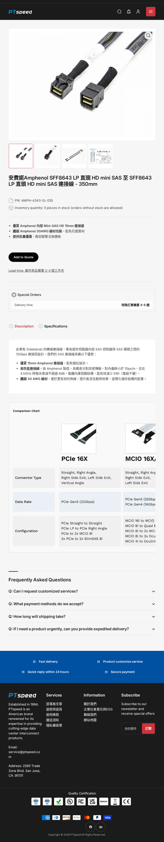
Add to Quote (23, 257)
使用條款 (52, 715)
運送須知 (52, 720)
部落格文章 (54, 704)
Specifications (55, 326)
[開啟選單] (150, 11)
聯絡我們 (90, 715)
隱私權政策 (54, 725)
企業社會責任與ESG (98, 709)
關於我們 (90, 704)
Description (24, 326)
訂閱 (148, 728)
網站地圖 (90, 720)
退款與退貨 (54, 709)
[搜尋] (119, 11)
